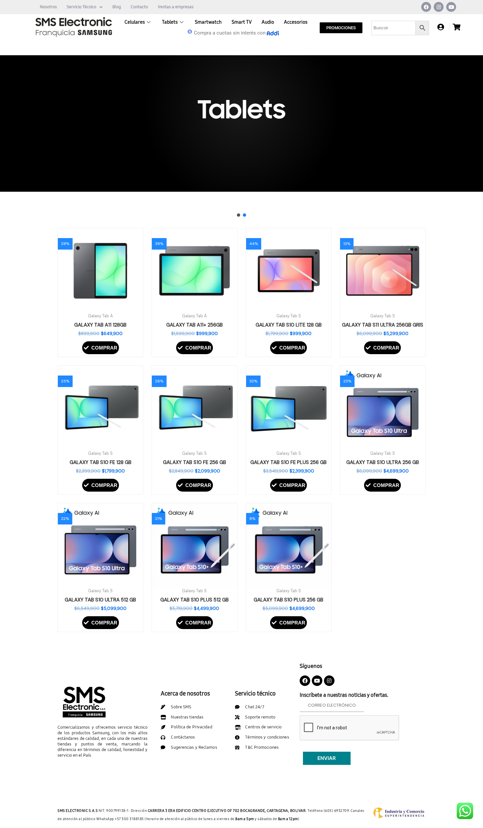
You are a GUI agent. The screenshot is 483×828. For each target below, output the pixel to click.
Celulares (135, 22)
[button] (10, 138)
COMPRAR (104, 348)
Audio (268, 22)
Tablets (170, 22)
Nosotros (48, 7)
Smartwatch (208, 22)
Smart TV (242, 22)
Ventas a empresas (176, 7)
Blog (116, 7)
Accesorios (296, 22)
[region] (241, 138)
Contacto (139, 7)
